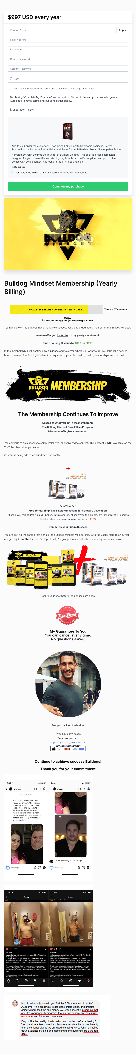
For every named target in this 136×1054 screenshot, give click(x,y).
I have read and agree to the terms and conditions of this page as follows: (53, 88)
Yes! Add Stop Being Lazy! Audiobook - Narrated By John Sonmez (51, 172)
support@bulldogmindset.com (68, 742)
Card (16, 78)
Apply (122, 30)
